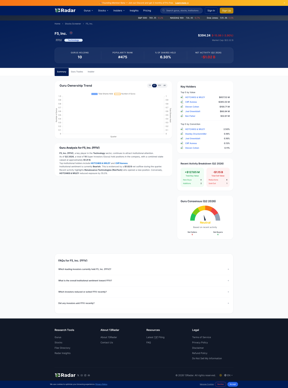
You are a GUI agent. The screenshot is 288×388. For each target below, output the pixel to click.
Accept (233, 384)
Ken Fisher (190, 116)
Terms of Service (201, 337)
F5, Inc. (89, 23)
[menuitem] (88, 10)
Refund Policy (199, 353)
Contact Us (106, 342)
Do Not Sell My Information (207, 358)
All (165, 85)
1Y (150, 85)
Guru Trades (77, 71)
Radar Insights (62, 353)
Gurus (58, 337)
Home (57, 23)
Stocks (58, 342)
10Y (159, 85)
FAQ (148, 342)
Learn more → (182, 3)
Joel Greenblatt (192, 111)
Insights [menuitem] (134, 10)
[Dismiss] (284, 3)
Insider (91, 71)
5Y (154, 85)
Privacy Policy (200, 342)
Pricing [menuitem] (147, 10)
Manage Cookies (207, 384)
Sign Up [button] (226, 10)
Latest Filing (155, 337)
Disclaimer (198, 347)
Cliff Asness (191, 102)
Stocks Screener (73, 23)
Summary (61, 71)
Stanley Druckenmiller (196, 134)
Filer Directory (62, 347)
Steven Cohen (192, 107)
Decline (220, 384)
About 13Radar (108, 337)
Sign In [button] (211, 10)
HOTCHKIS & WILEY (195, 97)
